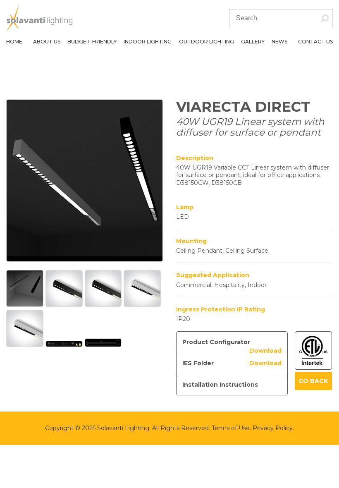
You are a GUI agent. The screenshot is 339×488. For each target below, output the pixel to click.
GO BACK (313, 381)
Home (14, 41)
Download (265, 350)
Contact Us (315, 41)
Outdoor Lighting (206, 41)
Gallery (253, 41)
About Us (46, 41)
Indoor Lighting (148, 41)
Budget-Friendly (92, 41)
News (279, 41)
